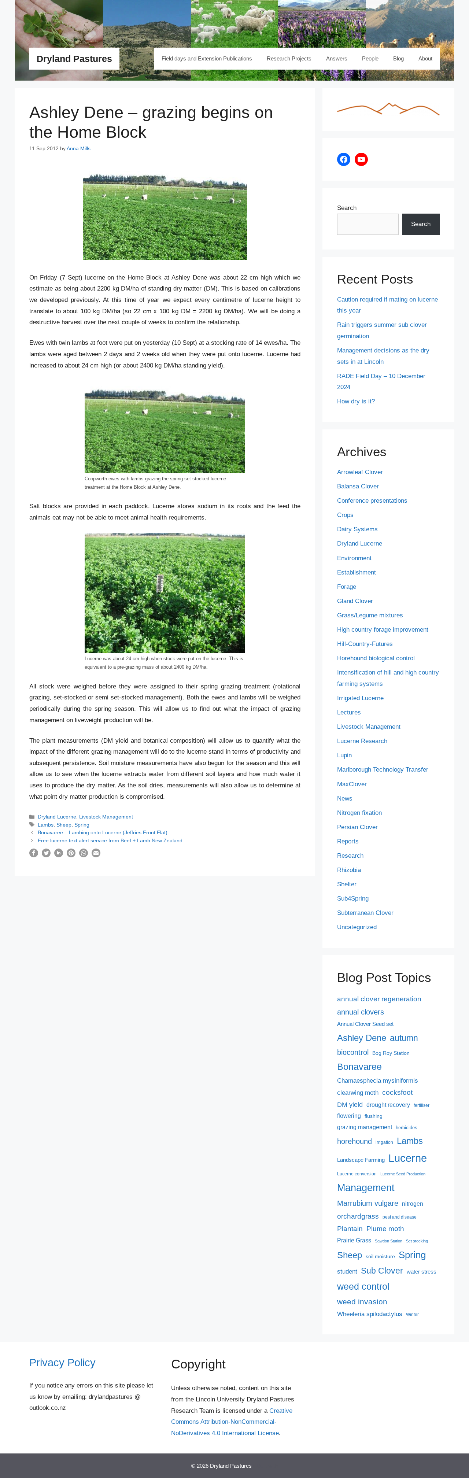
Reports (348, 841)
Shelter (347, 884)
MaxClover (352, 784)
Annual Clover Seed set (365, 1024)
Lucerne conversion (357, 1173)
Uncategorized (357, 927)
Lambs (45, 825)
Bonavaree (359, 1067)
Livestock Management (106, 817)
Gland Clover (355, 601)
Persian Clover (357, 827)
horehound (354, 1141)
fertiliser (421, 1105)
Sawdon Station (388, 1241)
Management (366, 1187)
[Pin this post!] (71, 855)
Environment (354, 558)
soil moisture (380, 1256)
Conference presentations (372, 500)
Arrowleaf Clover (360, 472)
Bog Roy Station (391, 1053)
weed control (363, 1287)
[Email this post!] (96, 855)
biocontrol (353, 1052)
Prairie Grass (354, 1240)
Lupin (344, 755)
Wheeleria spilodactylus (369, 1314)
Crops (345, 514)
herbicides (406, 1127)
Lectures (349, 712)
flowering (349, 1115)
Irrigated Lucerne (360, 698)
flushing (374, 1116)
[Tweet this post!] (46, 855)
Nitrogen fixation (359, 812)
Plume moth (385, 1229)
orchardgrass (358, 1216)
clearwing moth (357, 1092)
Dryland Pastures (74, 58)
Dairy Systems (357, 529)
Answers (336, 58)
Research (350, 855)
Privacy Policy (62, 1362)
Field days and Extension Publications (207, 58)
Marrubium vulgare (367, 1203)
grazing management (364, 1127)
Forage (346, 586)
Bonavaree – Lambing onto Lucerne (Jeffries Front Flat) (102, 832)
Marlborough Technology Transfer (382, 769)
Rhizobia (349, 870)
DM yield (350, 1104)
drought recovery (388, 1105)
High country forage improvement (382, 629)
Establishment (356, 572)
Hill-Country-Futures (365, 643)
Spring (81, 825)
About (425, 58)
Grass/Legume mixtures (370, 615)
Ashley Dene (361, 1038)
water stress (421, 1272)
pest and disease (400, 1217)
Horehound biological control (376, 658)
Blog (398, 58)
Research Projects (289, 58)
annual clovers (360, 1012)
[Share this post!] (33, 855)
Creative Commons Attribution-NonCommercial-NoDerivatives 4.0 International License (231, 1422)
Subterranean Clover (365, 912)
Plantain (350, 1228)
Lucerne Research (362, 741)
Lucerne (407, 1158)
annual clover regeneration (379, 999)
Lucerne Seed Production (402, 1174)
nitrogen (412, 1203)
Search (347, 207)
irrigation (384, 1142)
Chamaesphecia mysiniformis (377, 1080)
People (370, 58)
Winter (412, 1314)
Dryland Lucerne (57, 817)
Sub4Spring (353, 898)
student (347, 1271)
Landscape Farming (361, 1160)
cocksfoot (397, 1092)
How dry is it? (356, 401)
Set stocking (417, 1241)
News (344, 798)
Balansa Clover (358, 486)
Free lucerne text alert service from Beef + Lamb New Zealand (110, 840)
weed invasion (362, 1301)
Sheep (63, 825)
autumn (404, 1038)
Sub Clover (382, 1270)
